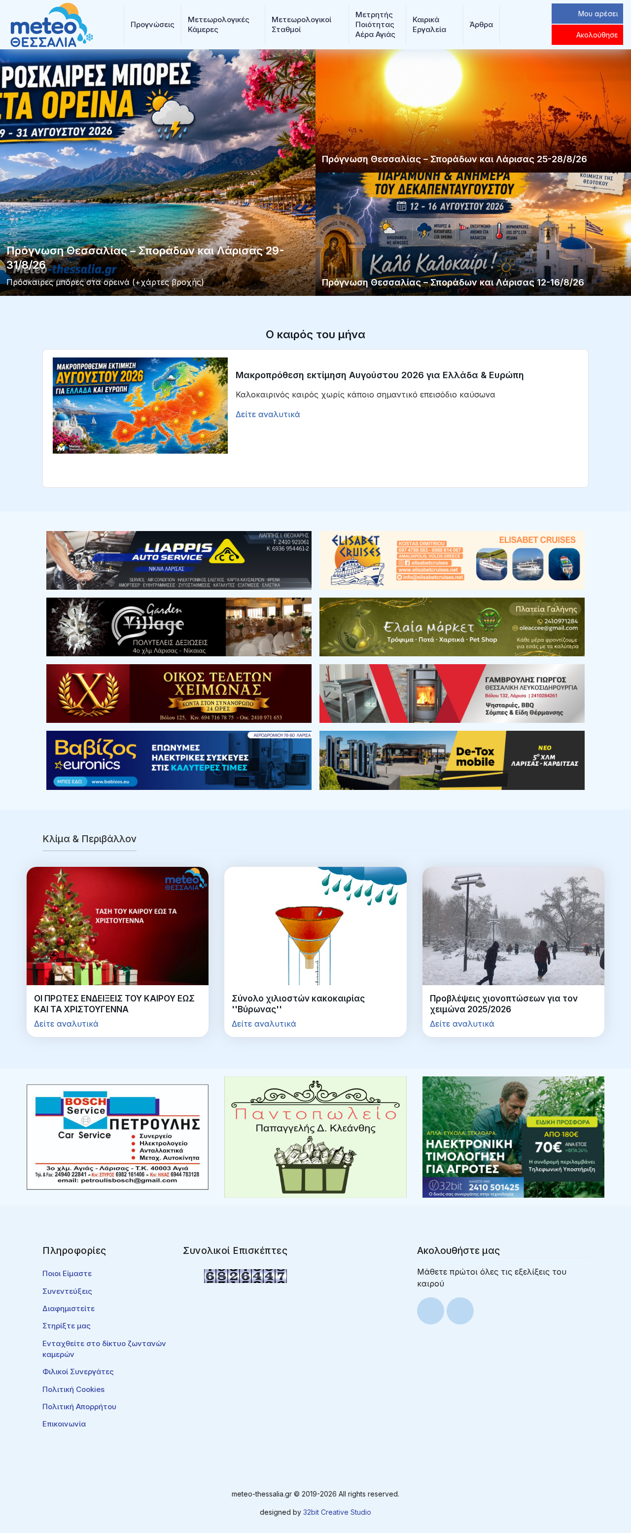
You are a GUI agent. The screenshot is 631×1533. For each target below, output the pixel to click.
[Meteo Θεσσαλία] (52, 24)
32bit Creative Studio (337, 1512)
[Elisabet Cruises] (452, 560)
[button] (152, 24)
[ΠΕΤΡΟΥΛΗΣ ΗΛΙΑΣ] (118, 1136)
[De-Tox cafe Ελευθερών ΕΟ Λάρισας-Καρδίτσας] (452, 759)
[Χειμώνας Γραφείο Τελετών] (179, 693)
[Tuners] (513, 1136)
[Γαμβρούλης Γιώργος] (452, 693)
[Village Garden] (179, 626)
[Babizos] (179, 759)
